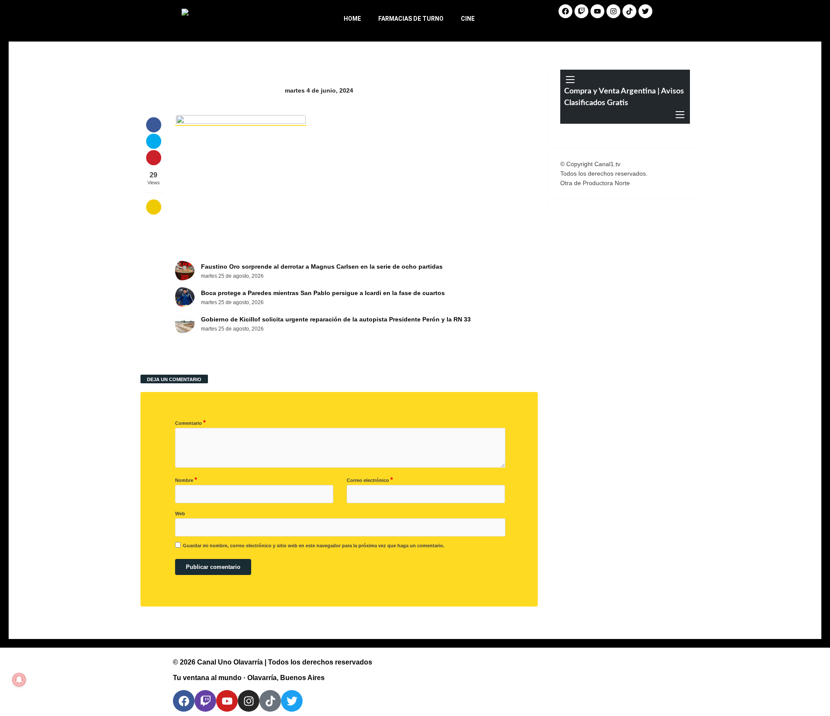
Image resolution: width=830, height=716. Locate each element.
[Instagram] (613, 11)
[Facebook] (565, 11)
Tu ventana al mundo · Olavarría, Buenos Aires (249, 677)
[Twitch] (581, 11)
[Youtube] (597, 11)
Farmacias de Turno (411, 18)
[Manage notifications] (19, 680)
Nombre (186, 479)
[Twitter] (645, 11)
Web (180, 513)
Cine (468, 18)
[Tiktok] (629, 11)
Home (352, 18)
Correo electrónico (370, 479)
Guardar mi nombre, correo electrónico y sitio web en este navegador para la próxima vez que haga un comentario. (313, 545)
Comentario (190, 422)
